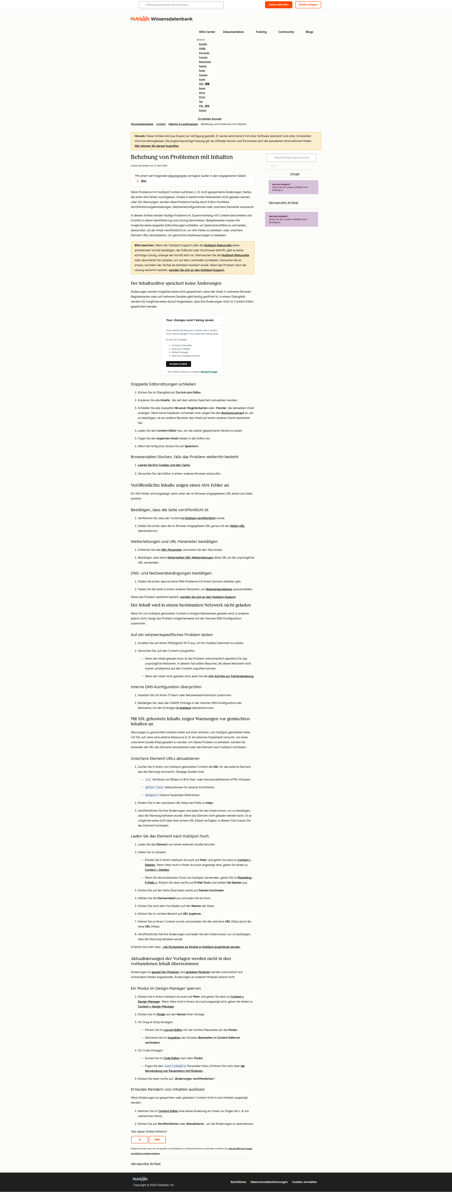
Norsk (202, 93)
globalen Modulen (198, 972)
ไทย (201, 101)
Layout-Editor (173, 1030)
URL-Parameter (171, 550)
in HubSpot (183, 708)
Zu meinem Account (210, 118)
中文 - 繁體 (204, 84)
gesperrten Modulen (165, 972)
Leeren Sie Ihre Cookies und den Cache (164, 465)
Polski (202, 70)
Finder (161, 1014)
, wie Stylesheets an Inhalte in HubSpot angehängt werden (201, 947)
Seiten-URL (237, 526)
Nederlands (205, 62)
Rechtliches (238, 1182)
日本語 (202, 48)
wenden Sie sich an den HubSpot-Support (196, 270)
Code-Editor (172, 1058)
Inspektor (174, 1037)
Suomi (202, 79)
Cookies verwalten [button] (304, 1182)
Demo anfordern (279, 4)
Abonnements (177, 176)
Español (203, 44)
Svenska (203, 75)
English (202, 110)
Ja (139, 1139)
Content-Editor (168, 1111)
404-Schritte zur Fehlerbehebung (230, 676)
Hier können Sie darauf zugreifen (157, 146)
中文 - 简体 (204, 106)
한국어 (202, 97)
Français (203, 57)
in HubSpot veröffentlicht (199, 518)
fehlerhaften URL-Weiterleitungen (190, 557)
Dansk (202, 88)
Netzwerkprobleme (219, 589)
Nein (157, 1139)
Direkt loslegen (308, 4)
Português (204, 53)
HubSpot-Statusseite (218, 245)
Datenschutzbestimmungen (269, 1182)
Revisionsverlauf (232, 413)
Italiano (203, 66)
